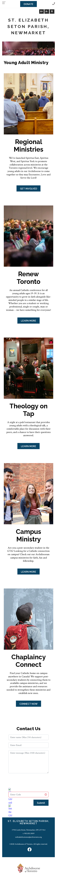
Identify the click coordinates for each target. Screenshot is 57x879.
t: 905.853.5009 (28, 833)
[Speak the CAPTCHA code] (10, 812)
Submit (41, 803)
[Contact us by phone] (53, 4)
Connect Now (28, 704)
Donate (28, 4)
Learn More (28, 320)
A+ (41, 11)
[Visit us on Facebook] (29, 849)
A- (46, 11)
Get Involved (28, 188)
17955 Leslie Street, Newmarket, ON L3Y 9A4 (28, 830)
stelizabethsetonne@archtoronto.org (28, 837)
